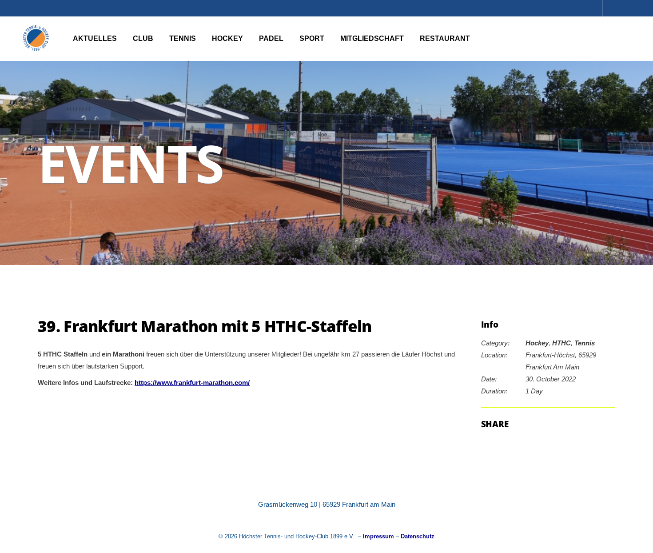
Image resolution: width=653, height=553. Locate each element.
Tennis (584, 343)
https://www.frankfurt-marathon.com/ (192, 382)
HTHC (561, 343)
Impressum (378, 536)
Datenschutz (417, 536)
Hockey (537, 343)
